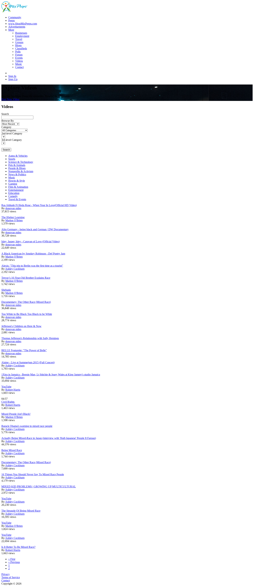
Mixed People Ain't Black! (15, 413)
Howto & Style (16, 180)
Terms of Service (10, 577)
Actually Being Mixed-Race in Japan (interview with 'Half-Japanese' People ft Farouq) (48, 438)
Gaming (12, 183)
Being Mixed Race (11, 450)
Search (5, 113)
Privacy (5, 574)
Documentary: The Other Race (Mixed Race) (26, 301)
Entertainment (15, 190)
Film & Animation (18, 186)
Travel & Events (17, 199)
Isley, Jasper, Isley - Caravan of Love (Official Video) (30, 241)
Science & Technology (20, 162)
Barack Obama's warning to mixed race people (26, 426)
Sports (11, 158)
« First (11, 559)
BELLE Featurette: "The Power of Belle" (24, 350)
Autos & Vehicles (17, 155)
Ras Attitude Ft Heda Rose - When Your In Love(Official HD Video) (39, 205)
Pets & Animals (16, 165)
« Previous (14, 562)
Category (6, 127)
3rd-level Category (11, 139)
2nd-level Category (11, 133)
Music (11, 177)
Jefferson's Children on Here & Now (21, 326)
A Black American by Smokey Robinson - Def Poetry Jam (33, 253)
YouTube (6, 386)
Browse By (7, 120)
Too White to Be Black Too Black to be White (26, 314)
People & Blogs (17, 168)
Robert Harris (12, 389)
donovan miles (13, 208)
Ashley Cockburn (15, 268)
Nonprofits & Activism (20, 171)
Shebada (6, 289)
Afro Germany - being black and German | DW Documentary (35, 229)
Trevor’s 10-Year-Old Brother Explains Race (25, 277)
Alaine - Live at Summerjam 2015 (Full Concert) (28, 362)
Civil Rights (8, 401)
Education (13, 193)
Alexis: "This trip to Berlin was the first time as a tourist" (32, 265)
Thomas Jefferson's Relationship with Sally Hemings (30, 338)
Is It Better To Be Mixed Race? (18, 546)
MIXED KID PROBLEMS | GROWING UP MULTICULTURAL (38, 486)
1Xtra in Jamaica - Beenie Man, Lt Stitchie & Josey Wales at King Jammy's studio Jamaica (50, 374)
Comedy (13, 196)
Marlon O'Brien (14, 220)
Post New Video (10, 99)
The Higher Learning (13, 217)
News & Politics (17, 174)
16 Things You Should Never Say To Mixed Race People (32, 474)
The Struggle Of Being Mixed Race (20, 510)
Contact (5, 580)
